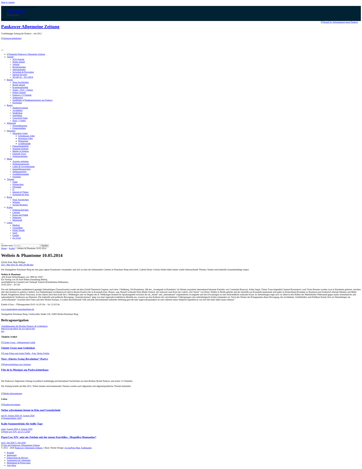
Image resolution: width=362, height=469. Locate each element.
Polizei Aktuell (19, 92)
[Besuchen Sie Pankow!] (11, 38)
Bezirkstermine (19, 67)
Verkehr (16, 64)
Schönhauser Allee (26, 136)
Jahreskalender (19, 69)
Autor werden (13, 15)
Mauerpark (17, 220)
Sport (14, 233)
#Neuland (16, 187)
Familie (15, 235)
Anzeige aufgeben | (15, 12)
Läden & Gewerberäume (23, 166)
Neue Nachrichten (20, 82)
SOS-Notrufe (18, 59)
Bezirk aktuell (18, 85)
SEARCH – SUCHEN (22, 77)
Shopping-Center (20, 133)
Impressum (12, 455)
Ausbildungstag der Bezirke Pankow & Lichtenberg (24, 326)
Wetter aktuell (18, 62)
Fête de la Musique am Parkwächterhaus (25, 369)
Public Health (18, 230)
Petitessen (16, 217)
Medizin (16, 225)
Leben (9, 222)
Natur (15, 182)
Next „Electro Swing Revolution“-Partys (24, 358)
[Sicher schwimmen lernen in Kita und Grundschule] (10, 404)
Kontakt (10, 452)
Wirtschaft (11, 123)
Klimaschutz (18, 184)
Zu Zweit (16, 238)
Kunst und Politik (20, 215)
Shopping (11, 131)
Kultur (10, 207)
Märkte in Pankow (20, 151)
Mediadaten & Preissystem (19, 463)
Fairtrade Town (19, 154)
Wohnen (16, 202)
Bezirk (10, 80)
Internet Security (19, 74)
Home (4, 248)
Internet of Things (20, 192)
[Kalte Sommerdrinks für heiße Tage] (11, 418)
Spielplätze (17, 115)
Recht (9, 197)
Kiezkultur (17, 103)
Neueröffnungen (19, 125)
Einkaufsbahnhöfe (20, 146)
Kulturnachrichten (20, 210)
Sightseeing (17, 97)
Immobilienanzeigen (21, 169)
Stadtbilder (17, 100)
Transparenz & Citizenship (19, 460)
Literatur (16, 212)
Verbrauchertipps (20, 156)
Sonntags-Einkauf (20, 148)
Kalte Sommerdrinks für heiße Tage (22, 423)
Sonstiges (16, 177)
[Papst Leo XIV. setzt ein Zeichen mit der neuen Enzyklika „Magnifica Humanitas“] (15, 431)
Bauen (10, 105)
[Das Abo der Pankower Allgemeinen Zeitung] (20, 445)
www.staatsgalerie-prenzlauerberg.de (17, 309)
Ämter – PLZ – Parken (22, 90)
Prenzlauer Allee (25, 138)
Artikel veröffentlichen (17, 10)
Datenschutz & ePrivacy (17, 458)
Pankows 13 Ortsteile (22, 95)
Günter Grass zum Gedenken (18, 347)
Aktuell (10, 57)
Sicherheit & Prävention (23, 72)
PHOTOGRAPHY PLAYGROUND (18, 329)
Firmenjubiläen (19, 128)
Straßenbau (17, 113)
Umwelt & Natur (20, 118)
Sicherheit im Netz (20, 194)
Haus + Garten (19, 120)
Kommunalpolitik (20, 87)
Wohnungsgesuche (20, 164)
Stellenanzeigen (19, 171)
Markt (9, 159)
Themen (10, 179)
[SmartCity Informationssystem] (339, 22)
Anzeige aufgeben (20, 161)
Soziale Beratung (20, 205)
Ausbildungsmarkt (20, 174)
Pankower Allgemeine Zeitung (30, 26)
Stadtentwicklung (20, 108)
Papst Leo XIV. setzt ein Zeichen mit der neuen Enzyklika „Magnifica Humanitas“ (48, 437)
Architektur (17, 110)
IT (13, 189)
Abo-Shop (11, 465)
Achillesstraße (24, 143)
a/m (2, 429)
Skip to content (8, 2)
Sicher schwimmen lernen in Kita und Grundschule (30, 410)
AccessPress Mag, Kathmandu (78, 448)
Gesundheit (17, 228)
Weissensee (23, 141)
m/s (2, 265)
